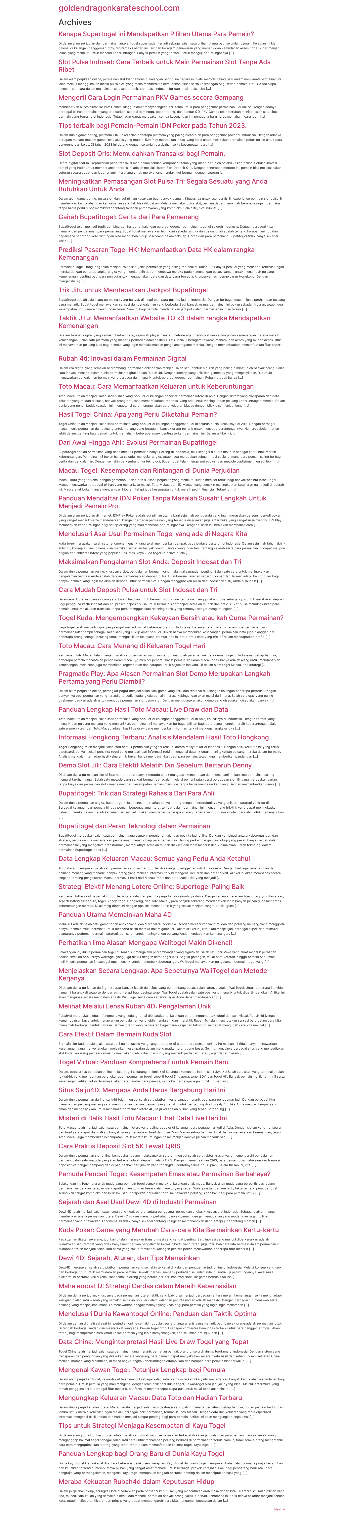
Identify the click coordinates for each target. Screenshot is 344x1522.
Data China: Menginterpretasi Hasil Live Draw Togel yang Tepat (154, 1342)
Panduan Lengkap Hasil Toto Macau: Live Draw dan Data (143, 709)
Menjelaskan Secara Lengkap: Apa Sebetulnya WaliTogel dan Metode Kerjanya (163, 974)
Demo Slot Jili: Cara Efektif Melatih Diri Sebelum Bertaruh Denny (155, 765)
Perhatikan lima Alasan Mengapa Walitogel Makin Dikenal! (145, 942)
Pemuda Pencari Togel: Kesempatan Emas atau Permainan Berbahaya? (165, 1174)
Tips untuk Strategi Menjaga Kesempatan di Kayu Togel (142, 1425)
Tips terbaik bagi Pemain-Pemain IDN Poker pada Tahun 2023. (153, 125)
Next (279, 1509)
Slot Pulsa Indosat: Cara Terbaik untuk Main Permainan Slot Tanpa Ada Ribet (165, 65)
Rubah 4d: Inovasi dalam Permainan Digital (123, 358)
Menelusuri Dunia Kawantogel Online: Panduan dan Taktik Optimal (158, 1314)
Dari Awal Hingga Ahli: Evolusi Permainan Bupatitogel (138, 442)
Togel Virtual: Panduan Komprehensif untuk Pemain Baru (144, 1062)
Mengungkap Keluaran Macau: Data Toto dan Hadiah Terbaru (150, 1398)
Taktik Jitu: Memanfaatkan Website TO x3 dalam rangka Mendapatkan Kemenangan (165, 321)
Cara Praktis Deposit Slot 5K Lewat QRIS (120, 1146)
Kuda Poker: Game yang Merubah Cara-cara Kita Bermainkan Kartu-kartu (169, 1230)
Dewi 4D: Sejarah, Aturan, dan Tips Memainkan (129, 1258)
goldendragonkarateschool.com (119, 8)
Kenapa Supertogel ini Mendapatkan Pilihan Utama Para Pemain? (156, 34)
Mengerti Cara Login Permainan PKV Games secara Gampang (151, 97)
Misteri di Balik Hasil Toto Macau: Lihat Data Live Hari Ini (143, 1118)
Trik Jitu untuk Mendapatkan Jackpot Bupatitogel (133, 290)
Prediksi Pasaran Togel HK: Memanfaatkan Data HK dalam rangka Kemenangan (157, 253)
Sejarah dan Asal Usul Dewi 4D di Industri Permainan (138, 1202)
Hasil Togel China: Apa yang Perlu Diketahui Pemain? (138, 414)
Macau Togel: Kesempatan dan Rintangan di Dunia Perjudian (149, 470)
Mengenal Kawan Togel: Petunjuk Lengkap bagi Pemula (142, 1370)
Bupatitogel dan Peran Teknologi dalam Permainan (134, 826)
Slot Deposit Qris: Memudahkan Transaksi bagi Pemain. (142, 153)
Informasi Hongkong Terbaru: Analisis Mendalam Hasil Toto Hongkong (164, 737)
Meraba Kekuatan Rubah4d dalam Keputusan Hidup (136, 1481)
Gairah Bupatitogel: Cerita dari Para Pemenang (129, 217)
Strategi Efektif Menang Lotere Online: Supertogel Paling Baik (151, 886)
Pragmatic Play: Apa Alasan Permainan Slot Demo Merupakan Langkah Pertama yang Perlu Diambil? (164, 677)
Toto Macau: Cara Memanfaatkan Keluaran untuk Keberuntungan (156, 386)
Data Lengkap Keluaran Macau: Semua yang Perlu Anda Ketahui (154, 858)
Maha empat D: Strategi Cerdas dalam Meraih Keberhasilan (147, 1286)
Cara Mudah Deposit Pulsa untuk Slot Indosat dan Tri (138, 590)
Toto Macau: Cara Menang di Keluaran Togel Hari (132, 646)
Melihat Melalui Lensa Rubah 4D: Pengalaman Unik (135, 1006)
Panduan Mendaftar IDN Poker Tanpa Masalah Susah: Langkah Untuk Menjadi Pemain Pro (163, 502)
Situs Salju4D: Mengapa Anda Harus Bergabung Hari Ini (142, 1090)
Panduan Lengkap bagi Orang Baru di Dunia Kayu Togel (141, 1453)
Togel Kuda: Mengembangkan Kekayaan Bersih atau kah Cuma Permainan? (171, 618)
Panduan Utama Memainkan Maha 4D (115, 914)
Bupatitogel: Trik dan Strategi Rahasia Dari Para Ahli (136, 793)
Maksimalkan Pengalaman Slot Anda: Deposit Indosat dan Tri (150, 562)
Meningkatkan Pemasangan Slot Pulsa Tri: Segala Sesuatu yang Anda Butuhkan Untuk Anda (163, 185)
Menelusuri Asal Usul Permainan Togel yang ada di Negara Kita (153, 534)
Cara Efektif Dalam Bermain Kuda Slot (115, 1034)
